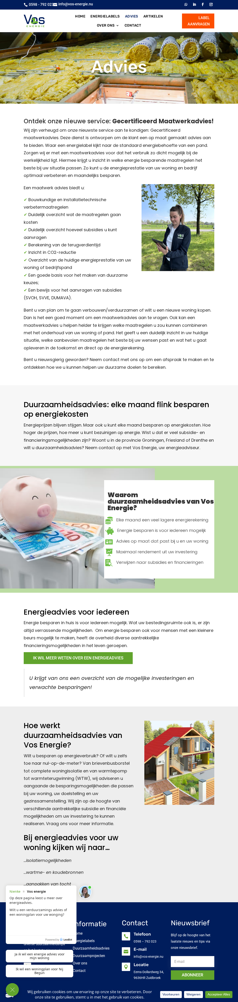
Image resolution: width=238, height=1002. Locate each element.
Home (80, 16)
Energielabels (105, 16)
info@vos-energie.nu (75, 4)
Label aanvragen (199, 21)
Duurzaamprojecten (89, 956)
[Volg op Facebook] (202, 4)
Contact (133, 25)
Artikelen (153, 16)
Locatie (141, 964)
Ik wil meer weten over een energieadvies (78, 657)
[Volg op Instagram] (211, 4)
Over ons (106, 25)
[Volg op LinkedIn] (194, 4)
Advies (131, 16)
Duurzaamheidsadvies (91, 948)
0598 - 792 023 (41, 4)
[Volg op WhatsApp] (186, 4)
